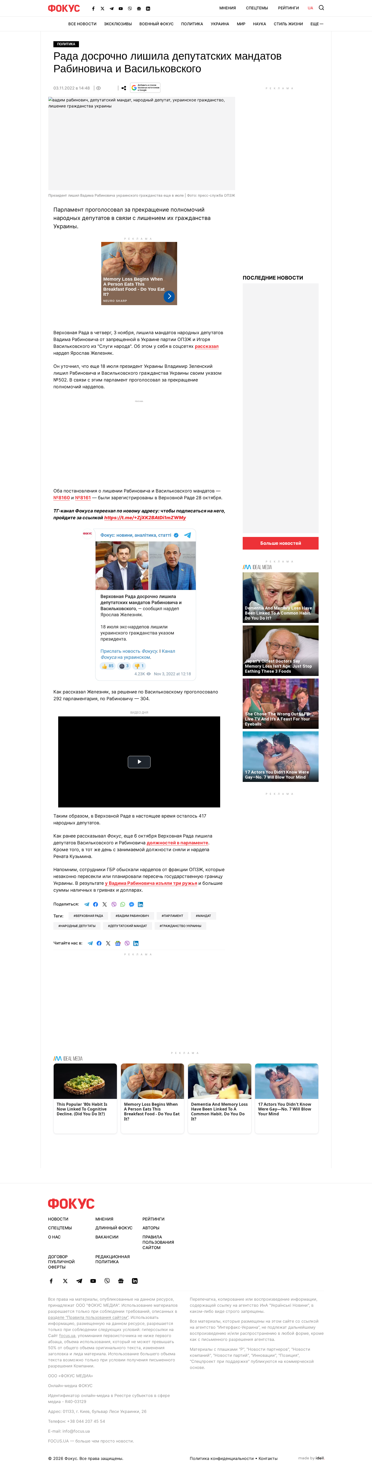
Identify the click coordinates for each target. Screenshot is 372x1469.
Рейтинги (288, 8)
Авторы (150, 1227)
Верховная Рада (89, 916)
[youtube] (93, 1281)
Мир (241, 23)
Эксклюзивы (118, 23)
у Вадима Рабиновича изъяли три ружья (151, 883)
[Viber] (129, 8)
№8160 (61, 497)
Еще (315, 23)
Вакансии (106, 1236)
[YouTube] (120, 8)
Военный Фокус (156, 23)
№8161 (83, 497)
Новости (58, 1219)
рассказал (207, 346)
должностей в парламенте (177, 842)
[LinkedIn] (148, 8)
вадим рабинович (133, 916)
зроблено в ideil (311, 1458)
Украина (220, 23)
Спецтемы (257, 8)
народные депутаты (77, 926)
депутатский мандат (128, 926)
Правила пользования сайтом (158, 1242)
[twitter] (65, 1281)
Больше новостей (280, 543)
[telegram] (79, 1281)
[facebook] (51, 1281)
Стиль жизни (288, 23)
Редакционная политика (112, 1259)
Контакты (268, 1458)
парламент (173, 916)
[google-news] (121, 1281)
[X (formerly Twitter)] (102, 8)
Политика (192, 23)
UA (310, 8)
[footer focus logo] (71, 1204)
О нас (54, 1236)
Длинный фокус (114, 1227)
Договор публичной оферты (61, 1262)
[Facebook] (93, 8)
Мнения (227, 8)
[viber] (107, 1281)
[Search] (321, 7)
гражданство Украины (181, 926)
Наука (259, 23)
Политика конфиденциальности (222, 1458)
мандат (204, 916)
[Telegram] (111, 8)
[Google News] (138, 8)
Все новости (82, 23)
